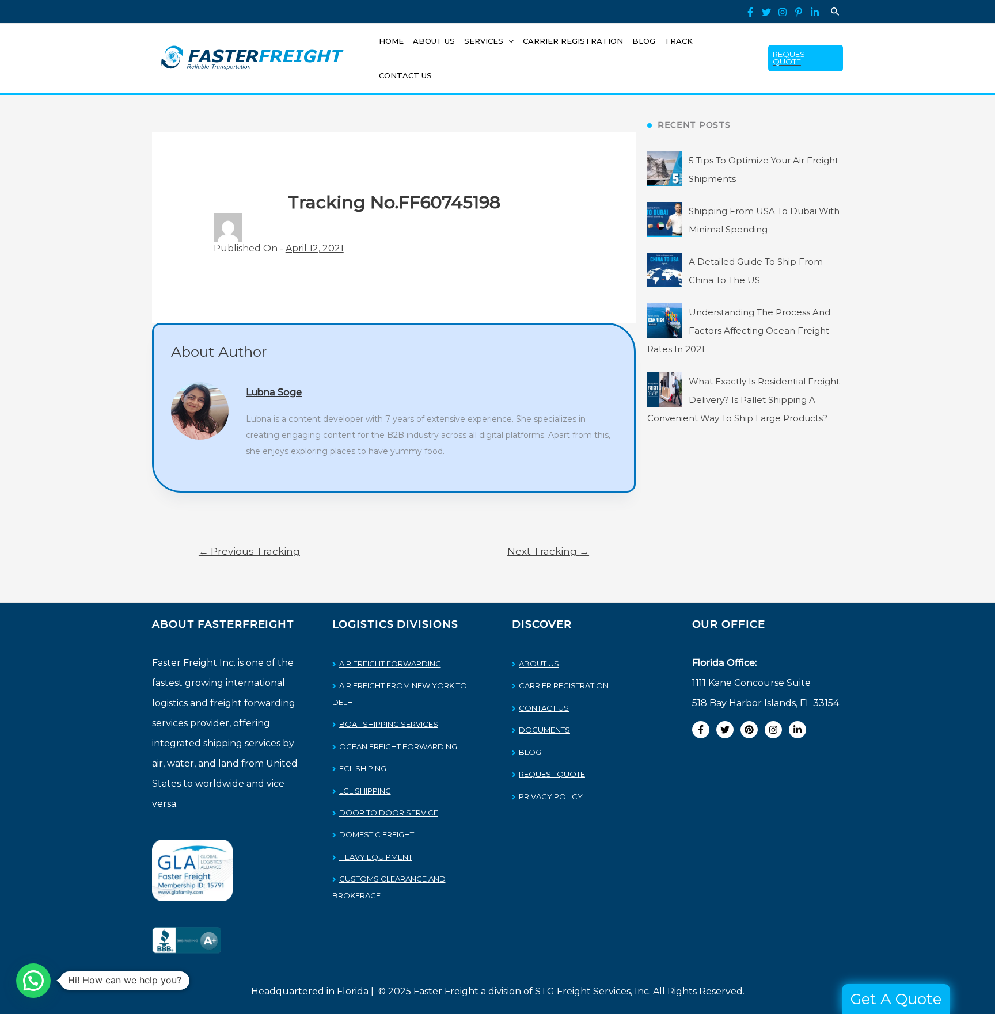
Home (391, 40)
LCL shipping (365, 790)
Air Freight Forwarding (390, 663)
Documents (544, 729)
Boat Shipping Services (388, 724)
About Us (434, 40)
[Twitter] (766, 12)
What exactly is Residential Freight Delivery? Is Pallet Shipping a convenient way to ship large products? (743, 400)
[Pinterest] (798, 12)
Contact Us (405, 75)
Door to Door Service (388, 812)
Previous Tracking (249, 551)
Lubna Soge (274, 392)
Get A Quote (895, 999)
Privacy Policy (551, 796)
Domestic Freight (376, 834)
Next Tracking (548, 551)
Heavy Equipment (375, 856)
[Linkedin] (814, 12)
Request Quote (552, 774)
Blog (643, 40)
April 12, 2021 (315, 248)
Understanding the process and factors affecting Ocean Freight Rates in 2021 (738, 330)
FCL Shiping (362, 768)
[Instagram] (782, 12)
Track (678, 40)
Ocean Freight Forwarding (398, 746)
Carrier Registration (573, 40)
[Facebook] (750, 12)
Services (483, 40)
